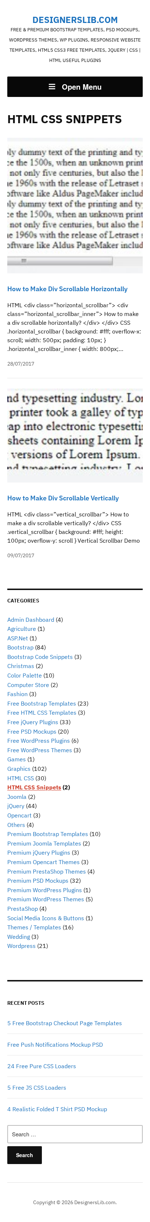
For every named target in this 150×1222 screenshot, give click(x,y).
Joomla (17, 796)
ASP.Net (17, 638)
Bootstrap (20, 647)
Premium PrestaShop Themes (46, 871)
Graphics (19, 768)
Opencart (19, 815)
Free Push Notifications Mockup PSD (55, 1044)
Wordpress (21, 945)
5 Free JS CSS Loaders (36, 1087)
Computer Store (28, 684)
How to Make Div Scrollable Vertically (63, 498)
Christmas (20, 665)
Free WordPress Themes (39, 750)
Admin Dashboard (30, 619)
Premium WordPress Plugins (44, 890)
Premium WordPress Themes (45, 899)
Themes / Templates (34, 927)
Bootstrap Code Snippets (40, 656)
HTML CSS (20, 778)
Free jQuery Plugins (32, 722)
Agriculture (21, 628)
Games (16, 759)
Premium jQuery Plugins (38, 852)
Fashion (17, 694)
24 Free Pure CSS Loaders (41, 1066)
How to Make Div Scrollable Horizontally (67, 289)
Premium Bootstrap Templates (47, 834)
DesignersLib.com (75, 20)
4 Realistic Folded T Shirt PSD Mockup (57, 1109)
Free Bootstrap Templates (41, 703)
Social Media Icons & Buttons (45, 918)
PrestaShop (22, 908)
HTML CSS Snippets (34, 787)
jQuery (15, 805)
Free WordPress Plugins (38, 740)
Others (16, 824)
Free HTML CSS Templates (41, 712)
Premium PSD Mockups (37, 880)
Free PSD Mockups (31, 731)
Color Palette (24, 675)
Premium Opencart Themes (43, 862)
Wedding (18, 936)
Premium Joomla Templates (44, 843)
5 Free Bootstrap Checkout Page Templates (64, 1023)
